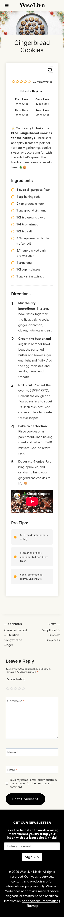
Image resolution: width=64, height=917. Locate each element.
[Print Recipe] (50, 70)
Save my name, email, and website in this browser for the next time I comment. (33, 783)
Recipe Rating (15, 679)
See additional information (40, 901)
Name (12, 752)
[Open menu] (6, 5)
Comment (15, 701)
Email (12, 770)
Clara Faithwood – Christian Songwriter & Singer (15, 635)
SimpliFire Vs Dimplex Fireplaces (51, 632)
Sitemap (32, 906)
